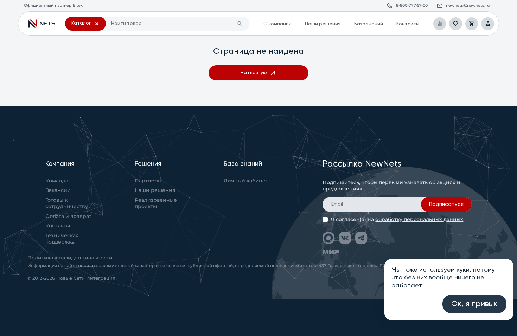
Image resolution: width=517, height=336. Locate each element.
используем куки (444, 270)
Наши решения (322, 23)
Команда (56, 180)
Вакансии (58, 190)
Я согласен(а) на (397, 219)
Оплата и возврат (68, 216)
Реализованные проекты (156, 203)
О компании (277, 23)
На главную (254, 73)
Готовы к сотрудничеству (66, 203)
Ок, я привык (474, 304)
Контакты (407, 23)
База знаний (368, 23)
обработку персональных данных (419, 219)
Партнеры (148, 180)
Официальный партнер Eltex (42, 23)
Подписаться (446, 204)
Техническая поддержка (62, 239)
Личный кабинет (246, 180)
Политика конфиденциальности (70, 257)
